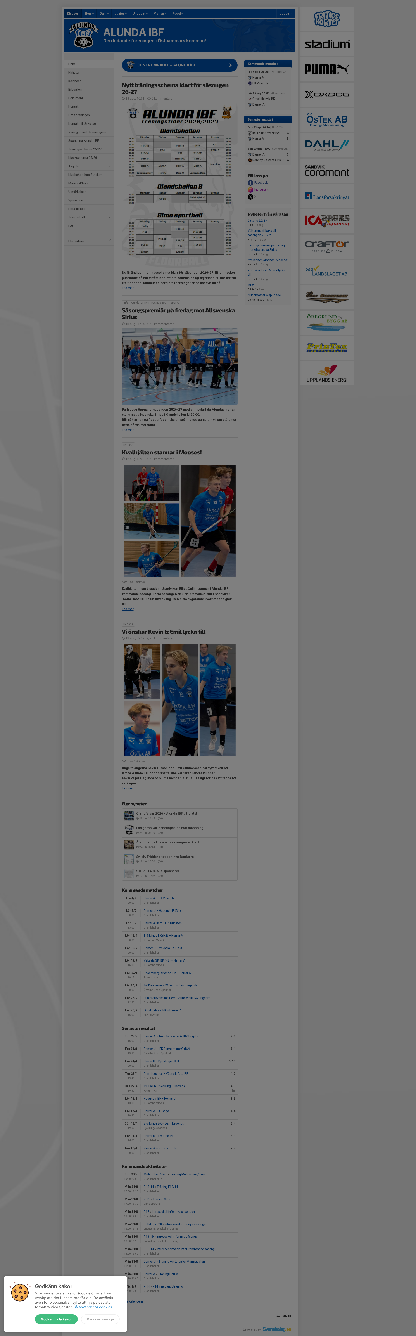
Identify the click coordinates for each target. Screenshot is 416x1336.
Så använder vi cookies (93, 1307)
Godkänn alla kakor (56, 1319)
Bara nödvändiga (100, 1319)
